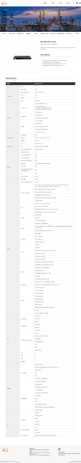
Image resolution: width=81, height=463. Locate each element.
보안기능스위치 (12, 33)
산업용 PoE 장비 (20, 33)
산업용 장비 (28, 33)
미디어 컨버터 (52, 33)
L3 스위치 (4, 33)
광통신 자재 (69, 33)
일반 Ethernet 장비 (44, 33)
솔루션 (53, 3)
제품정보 (45, 3)
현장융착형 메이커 (60, 33)
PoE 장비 (36, 33)
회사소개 (68, 3)
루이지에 (77, 33)
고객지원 (60, 3)
